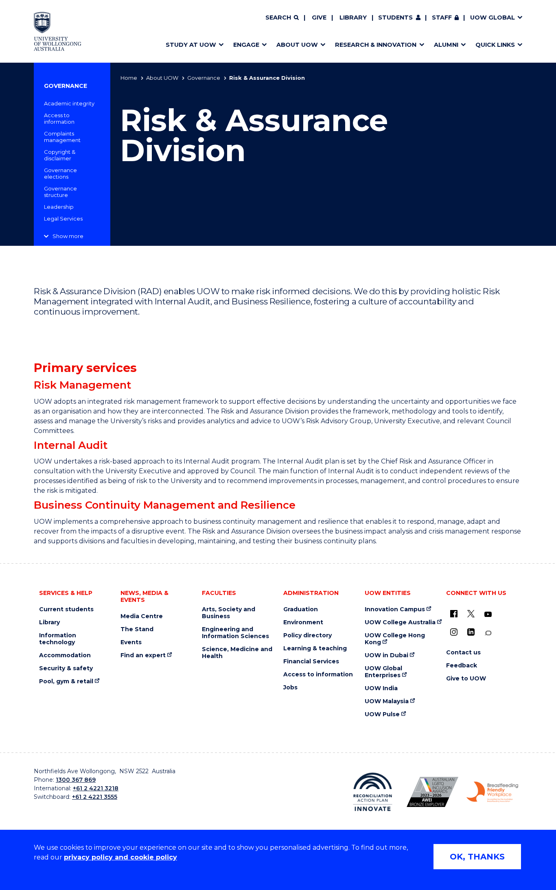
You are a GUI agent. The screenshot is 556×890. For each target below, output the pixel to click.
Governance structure (60, 191)
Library (353, 17)
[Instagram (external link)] (454, 632)
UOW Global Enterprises (383, 672)
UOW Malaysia (387, 701)
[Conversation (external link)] (488, 633)
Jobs (290, 687)
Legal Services (63, 218)
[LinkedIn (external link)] (471, 632)
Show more (68, 236)
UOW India (381, 688)
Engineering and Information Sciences (235, 633)
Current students (66, 609)
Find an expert (143, 655)
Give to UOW (466, 678)
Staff (442, 17)
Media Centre (141, 616)
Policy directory (307, 635)
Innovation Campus (395, 609)
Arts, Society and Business (228, 613)
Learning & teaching (315, 648)
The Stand (136, 629)
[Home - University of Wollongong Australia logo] (57, 31)
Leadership (59, 206)
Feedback (461, 665)
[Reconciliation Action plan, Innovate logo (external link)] (372, 792)
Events (131, 642)
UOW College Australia (400, 622)
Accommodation (65, 655)
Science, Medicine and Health (237, 653)
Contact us (463, 652)
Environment (303, 622)
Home (128, 77)
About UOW (162, 77)
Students (395, 17)
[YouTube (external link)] (488, 614)
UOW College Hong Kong (395, 639)
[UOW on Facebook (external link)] (454, 613)
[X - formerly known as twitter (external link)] (471, 613)
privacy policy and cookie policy (120, 857)
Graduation (300, 609)
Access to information (59, 118)
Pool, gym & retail (66, 681)
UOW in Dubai (386, 655)
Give (319, 17)
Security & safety (66, 668)
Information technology (57, 639)
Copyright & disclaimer (59, 155)
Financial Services (311, 661)
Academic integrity (69, 103)
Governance (203, 77)
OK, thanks (477, 857)
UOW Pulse (382, 714)
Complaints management (62, 136)
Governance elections (60, 173)
